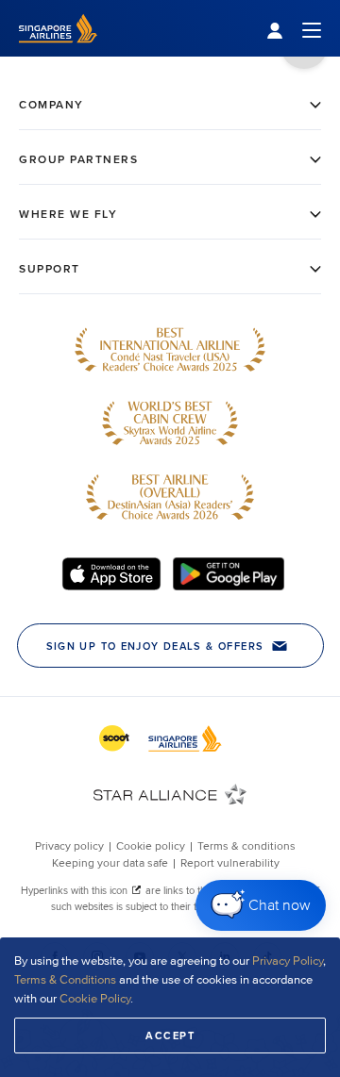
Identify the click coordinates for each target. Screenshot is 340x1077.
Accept (170, 1035)
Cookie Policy (95, 998)
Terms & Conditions (65, 979)
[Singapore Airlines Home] (58, 52)
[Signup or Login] (293, 29)
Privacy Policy (287, 961)
